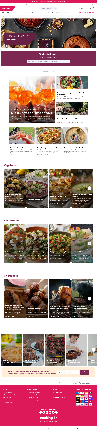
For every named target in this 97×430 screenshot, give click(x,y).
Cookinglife (12, 428)
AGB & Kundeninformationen (33, 428)
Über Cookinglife (57, 392)
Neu (93, 12)
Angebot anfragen (33, 397)
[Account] (90, 8)
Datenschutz (72, 428)
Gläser (18, 12)
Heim (2, 16)
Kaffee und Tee (46, 12)
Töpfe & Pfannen (32, 12)
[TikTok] (53, 412)
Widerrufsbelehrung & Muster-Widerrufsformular (50, 428)
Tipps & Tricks (7, 397)
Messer (39, 12)
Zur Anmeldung (84, 372)
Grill (8, 12)
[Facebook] (47, 412)
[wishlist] (87, 8)
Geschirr (13, 12)
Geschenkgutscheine (9, 400)
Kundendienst (80, 8)
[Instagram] (40, 412)
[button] (89, 188)
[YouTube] (43, 412)
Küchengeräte (65, 12)
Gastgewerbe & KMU (34, 395)
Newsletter (56, 395)
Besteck (24, 12)
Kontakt (88, 428)
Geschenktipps (8, 402)
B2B (80, 12)
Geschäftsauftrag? (34, 400)
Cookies (84, 428)
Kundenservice (8, 392)
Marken (89, 12)
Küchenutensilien (56, 12)
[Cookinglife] (7, 8)
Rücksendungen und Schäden (11, 395)
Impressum (78, 428)
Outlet (3, 12)
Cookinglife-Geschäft (34, 392)
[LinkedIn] (50, 412)
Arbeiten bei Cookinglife (59, 397)
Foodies (84, 12)
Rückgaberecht (65, 428)
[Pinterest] (56, 412)
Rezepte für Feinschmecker (60, 400)
